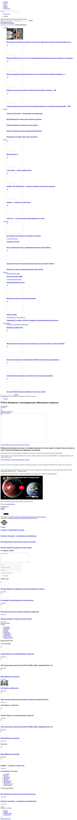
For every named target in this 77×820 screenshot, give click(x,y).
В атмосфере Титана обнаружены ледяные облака (17, 600)
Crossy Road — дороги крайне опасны (19, 170)
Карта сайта (7, 14)
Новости (6, 1)
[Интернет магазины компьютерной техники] (15, 295)
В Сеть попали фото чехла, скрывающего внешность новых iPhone (29, 247)
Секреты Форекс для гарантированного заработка (17, 654)
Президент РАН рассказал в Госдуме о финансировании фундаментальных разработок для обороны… (40, 58)
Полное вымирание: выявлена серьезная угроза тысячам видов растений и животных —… (36, 74)
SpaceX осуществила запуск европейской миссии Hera (24, 131)
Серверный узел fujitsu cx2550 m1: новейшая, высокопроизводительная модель (32, 320)
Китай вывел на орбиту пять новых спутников (22, 137)
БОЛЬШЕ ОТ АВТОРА (18, 530)
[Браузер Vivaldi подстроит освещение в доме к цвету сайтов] (15, 388)
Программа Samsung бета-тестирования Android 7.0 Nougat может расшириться (33, 359)
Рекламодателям (8, 813)
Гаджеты (6, 6)
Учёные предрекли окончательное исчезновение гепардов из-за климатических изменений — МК (38, 106)
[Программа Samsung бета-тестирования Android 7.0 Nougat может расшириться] (15, 356)
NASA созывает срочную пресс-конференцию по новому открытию (28, 516)
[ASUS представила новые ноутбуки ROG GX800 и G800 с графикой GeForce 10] (4, 662)
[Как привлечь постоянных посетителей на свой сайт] (15, 233)
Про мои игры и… (13, 154)
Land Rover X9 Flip (13, 241)
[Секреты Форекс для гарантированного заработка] (4, 651)
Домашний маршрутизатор (16, 282)
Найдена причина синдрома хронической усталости (23, 518)
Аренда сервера (12, 314)
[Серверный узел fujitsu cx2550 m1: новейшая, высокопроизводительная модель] (16, 317)
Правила (6, 812)
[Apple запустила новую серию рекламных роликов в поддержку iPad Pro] (15, 260)
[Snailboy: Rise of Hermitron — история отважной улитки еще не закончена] (15, 183)
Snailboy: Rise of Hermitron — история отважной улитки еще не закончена (31, 186)
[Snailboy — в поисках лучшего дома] (15, 199)
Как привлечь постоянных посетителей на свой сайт (24, 236)
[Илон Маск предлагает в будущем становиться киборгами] (4, 608)
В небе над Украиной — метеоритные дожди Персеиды (24, 113)
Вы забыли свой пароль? (7, 22)
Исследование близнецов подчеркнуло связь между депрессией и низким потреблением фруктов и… (39, 42)
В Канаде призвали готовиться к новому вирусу (22, 125)
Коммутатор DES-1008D (14, 276)
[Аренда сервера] (15, 311)
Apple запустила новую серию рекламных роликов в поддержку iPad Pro (30, 263)
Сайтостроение (8, 636)
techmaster (4, 406)
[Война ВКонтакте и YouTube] (4, 673)
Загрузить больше (5, 623)
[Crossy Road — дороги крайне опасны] (15, 167)
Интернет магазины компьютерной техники (21, 298)
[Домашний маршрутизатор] (14, 279)
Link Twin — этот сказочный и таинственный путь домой (25, 218)
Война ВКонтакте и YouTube (10, 676)
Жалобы (6, 810)
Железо (5, 7)
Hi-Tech (6, 3)
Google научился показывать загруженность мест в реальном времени (30, 375)
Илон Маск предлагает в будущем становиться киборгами (20, 611)
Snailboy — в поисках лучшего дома (18, 202)
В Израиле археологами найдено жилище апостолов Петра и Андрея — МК (31, 90)
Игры (5, 4)
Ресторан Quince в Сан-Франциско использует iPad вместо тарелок (22, 589)
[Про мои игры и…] (15, 151)
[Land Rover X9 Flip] (12, 238)
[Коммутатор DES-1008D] (13, 273)
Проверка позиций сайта (15, 327)
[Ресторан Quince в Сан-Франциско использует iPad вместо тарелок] (4, 586)
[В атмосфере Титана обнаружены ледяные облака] (4, 597)
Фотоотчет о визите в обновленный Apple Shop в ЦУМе (25, 269)
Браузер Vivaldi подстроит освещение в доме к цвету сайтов (26, 392)
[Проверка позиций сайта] (17, 324)
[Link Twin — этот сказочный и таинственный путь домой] (15, 215)
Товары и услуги (8, 637)
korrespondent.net (10, 504)
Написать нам (7, 814)
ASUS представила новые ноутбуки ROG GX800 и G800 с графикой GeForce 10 (26, 665)
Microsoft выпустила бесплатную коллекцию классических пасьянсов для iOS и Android (35, 343)
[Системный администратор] (4, 685)
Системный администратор (10, 688)
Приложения (7, 8)
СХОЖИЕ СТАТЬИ (6, 530)
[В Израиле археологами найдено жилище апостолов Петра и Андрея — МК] (15, 87)
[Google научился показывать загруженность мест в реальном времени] (15, 372)
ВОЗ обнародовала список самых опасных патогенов (24, 119)
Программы (7, 635)
